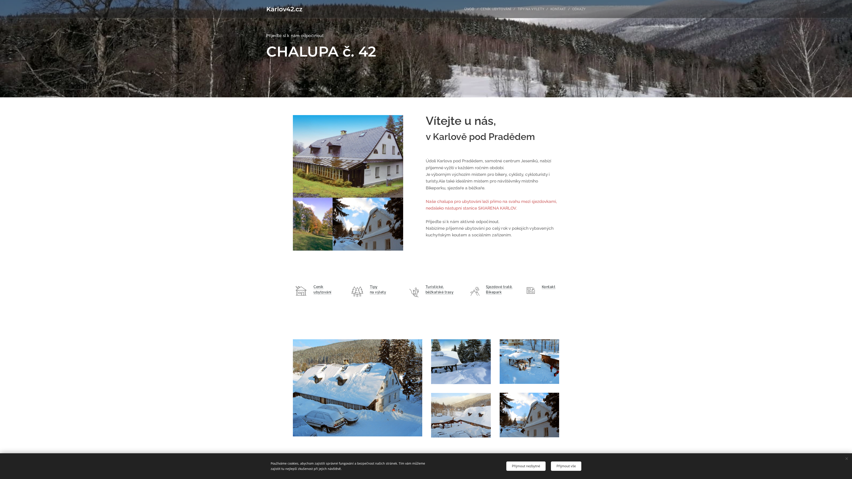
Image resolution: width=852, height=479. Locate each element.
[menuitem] (471, 9)
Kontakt (548, 287)
